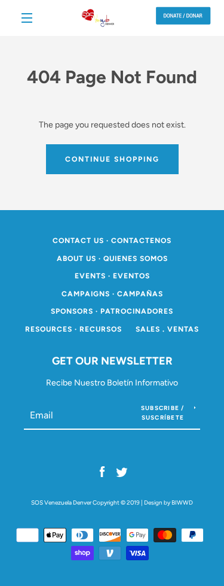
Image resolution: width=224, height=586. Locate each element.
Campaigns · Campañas (112, 294)
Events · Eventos (112, 276)
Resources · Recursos (73, 329)
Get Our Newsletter (112, 361)
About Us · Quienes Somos (112, 258)
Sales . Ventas (167, 329)
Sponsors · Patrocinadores (112, 311)
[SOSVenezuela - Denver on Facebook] (102, 472)
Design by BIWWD (168, 502)
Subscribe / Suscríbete (163, 412)
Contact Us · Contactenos (112, 240)
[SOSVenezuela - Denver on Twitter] (122, 472)
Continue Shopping (112, 159)
